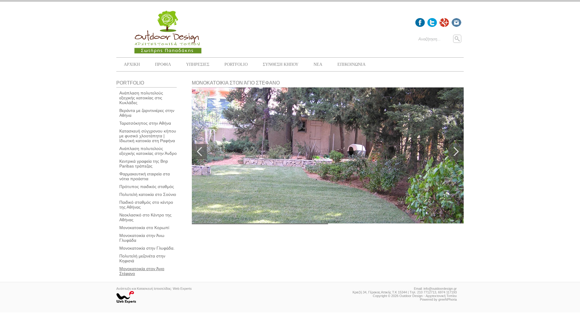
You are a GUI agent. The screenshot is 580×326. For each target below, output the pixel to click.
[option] (328, 156)
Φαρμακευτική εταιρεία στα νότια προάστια (144, 176)
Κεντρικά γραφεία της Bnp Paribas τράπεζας (143, 163)
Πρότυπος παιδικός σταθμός (146, 186)
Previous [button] (199, 151)
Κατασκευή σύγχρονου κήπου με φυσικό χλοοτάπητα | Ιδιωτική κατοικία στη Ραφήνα (147, 136)
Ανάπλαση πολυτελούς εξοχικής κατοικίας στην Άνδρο (148, 151)
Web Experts (182, 288)
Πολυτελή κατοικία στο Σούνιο (147, 194)
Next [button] (456, 151)
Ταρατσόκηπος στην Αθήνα (145, 123)
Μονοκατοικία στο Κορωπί (144, 227)
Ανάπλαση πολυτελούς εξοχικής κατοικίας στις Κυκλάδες (141, 98)
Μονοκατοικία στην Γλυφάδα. (147, 248)
